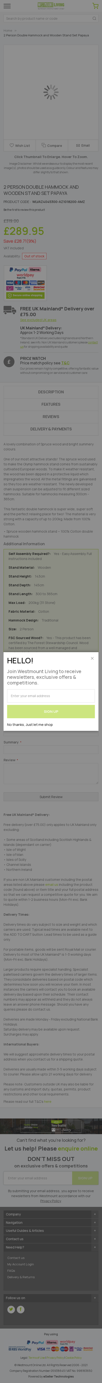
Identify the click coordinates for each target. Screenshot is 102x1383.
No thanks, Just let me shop (30, 724)
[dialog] (51, 691)
